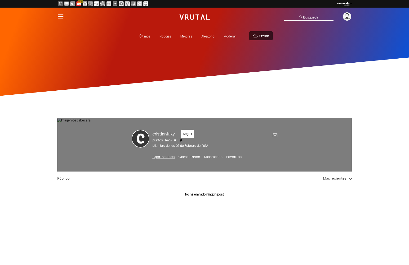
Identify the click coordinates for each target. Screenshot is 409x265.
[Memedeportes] (85, 3)
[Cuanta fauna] (139, 3)
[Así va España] (90, 3)
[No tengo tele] (102, 3)
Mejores (186, 36)
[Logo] (194, 16)
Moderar (230, 36)
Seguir (187, 134)
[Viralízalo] (127, 3)
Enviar (264, 35)
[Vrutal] (78, 3)
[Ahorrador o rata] (133, 3)
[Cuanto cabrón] (96, 3)
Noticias (165, 36)
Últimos (144, 36)
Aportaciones (163, 156)
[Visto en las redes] (72, 3)
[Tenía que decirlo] (115, 3)
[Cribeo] (121, 3)
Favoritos (234, 156)
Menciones (213, 156)
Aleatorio (207, 36)
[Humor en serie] (145, 3)
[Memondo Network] (344, 3)
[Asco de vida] (60, 3)
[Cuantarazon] (66, 3)
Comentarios (189, 156)
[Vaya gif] (109, 3)
